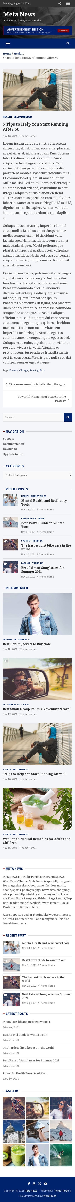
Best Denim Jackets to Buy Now (26, 644)
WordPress (49, 1196)
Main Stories (38, 496)
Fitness (13, 370)
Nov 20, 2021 (28, 554)
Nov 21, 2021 (28, 532)
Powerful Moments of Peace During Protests (42, 399)
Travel (42, 518)
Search (68, 417)
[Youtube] (45, 1184)
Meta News (19, 14)
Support (8, 438)
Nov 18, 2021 (10, 649)
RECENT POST (16, 935)
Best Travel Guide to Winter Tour (44, 960)
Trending (37, 540)
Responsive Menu (60, 3)
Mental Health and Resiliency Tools (45, 943)
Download (10, 449)
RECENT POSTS (17, 489)
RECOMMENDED (17, 588)
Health (7, 117)
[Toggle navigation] (8, 43)
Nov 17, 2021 (10, 714)
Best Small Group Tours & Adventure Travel (36, 709)
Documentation (13, 444)
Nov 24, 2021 (28, 509)
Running (34, 370)
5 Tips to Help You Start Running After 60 (34, 774)
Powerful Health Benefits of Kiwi (24, 1073)
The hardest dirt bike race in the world (28, 1047)
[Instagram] (34, 1184)
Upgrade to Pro (13, 454)
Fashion (26, 563)
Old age (23, 370)
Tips (42, 370)
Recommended (22, 117)
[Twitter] (39, 1184)
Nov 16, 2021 (10, 136)
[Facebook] (29, 1184)
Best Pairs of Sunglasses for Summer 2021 (31, 1060)
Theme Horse (28, 136)
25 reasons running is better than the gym (37, 384)
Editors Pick (28, 518)
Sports (25, 540)
